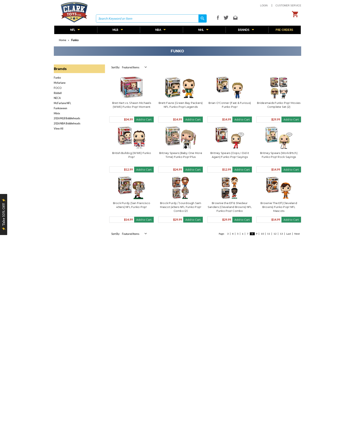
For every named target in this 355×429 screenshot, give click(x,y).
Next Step (217, 243)
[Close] (252, 168)
